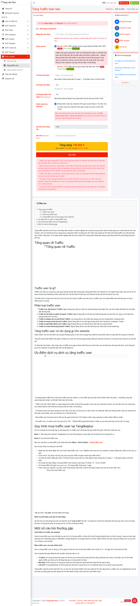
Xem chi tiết (75, 48)
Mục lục (43, 203)
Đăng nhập (124, 3)
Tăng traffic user (96, 442)
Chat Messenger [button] (125, 22)
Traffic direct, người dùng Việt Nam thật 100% (80, 68)
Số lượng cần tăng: (43, 85)
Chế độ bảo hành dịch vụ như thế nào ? (125, 69)
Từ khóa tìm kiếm (42, 75)
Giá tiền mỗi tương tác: (43, 128)
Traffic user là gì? (49, 212)
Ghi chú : (42, 137)
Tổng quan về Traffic (45, 209)
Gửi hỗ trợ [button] (123, 47)
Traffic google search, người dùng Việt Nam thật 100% (81, 47)
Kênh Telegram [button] (124, 34)
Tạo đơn (72, 155)
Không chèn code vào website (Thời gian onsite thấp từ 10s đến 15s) (82, 104)
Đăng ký (135, 3)
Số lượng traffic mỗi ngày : (43, 95)
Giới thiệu (72, 601)
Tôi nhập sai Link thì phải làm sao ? (125, 62)
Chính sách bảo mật (90, 601)
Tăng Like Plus (52, 601)
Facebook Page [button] (125, 28)
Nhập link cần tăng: (43, 34)
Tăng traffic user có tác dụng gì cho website (58, 217)
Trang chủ (109, 9)
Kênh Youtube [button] (124, 41)
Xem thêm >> (126, 82)
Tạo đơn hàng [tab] (38, 15)
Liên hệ (79, 601)
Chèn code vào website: (42, 105)
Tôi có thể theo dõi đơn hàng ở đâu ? (125, 76)
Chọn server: (41, 46)
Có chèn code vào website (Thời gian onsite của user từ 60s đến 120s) (80, 108)
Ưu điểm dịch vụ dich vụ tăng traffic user (52, 219)
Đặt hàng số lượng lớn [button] (48, 29)
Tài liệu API (91, 603)
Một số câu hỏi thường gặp (47, 224)
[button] (34, 3)
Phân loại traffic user (50, 214)
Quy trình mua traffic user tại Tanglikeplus (53, 222)
